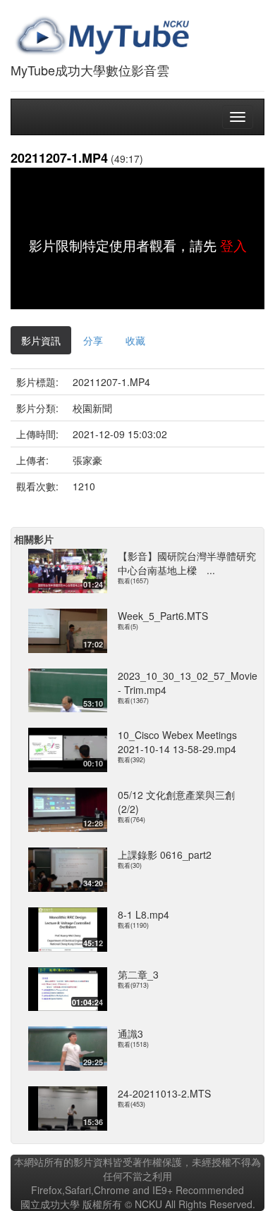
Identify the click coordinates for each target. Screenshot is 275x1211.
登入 (233, 245)
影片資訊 (41, 340)
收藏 (135, 340)
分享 (93, 340)
